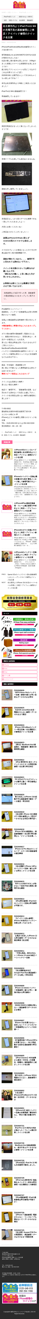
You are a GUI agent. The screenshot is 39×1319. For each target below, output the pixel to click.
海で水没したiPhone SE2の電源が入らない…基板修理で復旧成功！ (25, 1077)
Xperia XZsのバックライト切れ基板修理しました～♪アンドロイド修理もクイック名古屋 (22, 577)
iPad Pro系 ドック (10, 432)
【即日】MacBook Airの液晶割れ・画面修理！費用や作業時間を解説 (25, 747)
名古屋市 (16, 435)
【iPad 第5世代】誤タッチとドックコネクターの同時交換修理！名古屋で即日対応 (25, 764)
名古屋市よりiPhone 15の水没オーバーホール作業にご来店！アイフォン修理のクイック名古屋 (22, 585)
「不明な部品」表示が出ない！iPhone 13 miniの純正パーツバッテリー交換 (25, 955)
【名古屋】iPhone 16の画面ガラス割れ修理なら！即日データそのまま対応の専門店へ (25, 816)
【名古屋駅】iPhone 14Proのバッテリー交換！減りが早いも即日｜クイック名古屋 (25, 868)
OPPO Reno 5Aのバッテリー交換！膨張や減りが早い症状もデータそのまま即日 (25, 695)
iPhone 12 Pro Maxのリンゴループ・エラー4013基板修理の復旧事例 (25, 851)
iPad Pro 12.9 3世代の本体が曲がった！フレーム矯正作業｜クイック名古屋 (25, 1130)
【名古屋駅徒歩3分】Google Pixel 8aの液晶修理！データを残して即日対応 (25, 973)
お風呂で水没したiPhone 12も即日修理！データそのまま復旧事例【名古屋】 (25, 938)
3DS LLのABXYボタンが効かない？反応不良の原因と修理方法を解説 (25, 886)
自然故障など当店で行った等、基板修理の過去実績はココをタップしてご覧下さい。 (19, 296)
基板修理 (22, 435)
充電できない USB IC (24, 432)
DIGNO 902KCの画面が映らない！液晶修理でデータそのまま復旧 (25, 1007)
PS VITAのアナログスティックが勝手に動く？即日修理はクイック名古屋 (25, 781)
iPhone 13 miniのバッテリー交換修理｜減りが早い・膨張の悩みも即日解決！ (25, 990)
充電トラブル (8, 435)
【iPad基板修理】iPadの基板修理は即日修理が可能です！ (25, 1199)
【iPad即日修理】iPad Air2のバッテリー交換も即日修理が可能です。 (25, 903)
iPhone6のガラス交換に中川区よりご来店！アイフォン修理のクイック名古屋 (25, 532)
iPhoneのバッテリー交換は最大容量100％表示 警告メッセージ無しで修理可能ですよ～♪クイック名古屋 (25, 480)
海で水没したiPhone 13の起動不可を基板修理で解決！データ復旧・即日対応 (25, 799)
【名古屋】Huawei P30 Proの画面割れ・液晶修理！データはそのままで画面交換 (25, 1234)
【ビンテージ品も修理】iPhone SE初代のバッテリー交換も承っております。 (25, 920)
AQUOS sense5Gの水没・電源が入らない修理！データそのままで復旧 (25, 712)
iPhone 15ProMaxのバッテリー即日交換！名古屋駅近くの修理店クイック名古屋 (25, 729)
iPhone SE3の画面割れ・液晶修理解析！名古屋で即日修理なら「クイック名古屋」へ (25, 834)
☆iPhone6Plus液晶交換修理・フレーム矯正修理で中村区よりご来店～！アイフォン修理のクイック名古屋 (25, 507)
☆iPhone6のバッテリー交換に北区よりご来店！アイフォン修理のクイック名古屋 (25, 554)
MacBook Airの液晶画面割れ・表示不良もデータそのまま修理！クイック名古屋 (25, 1147)
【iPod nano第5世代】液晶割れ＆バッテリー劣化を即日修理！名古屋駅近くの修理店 (25, 1182)
